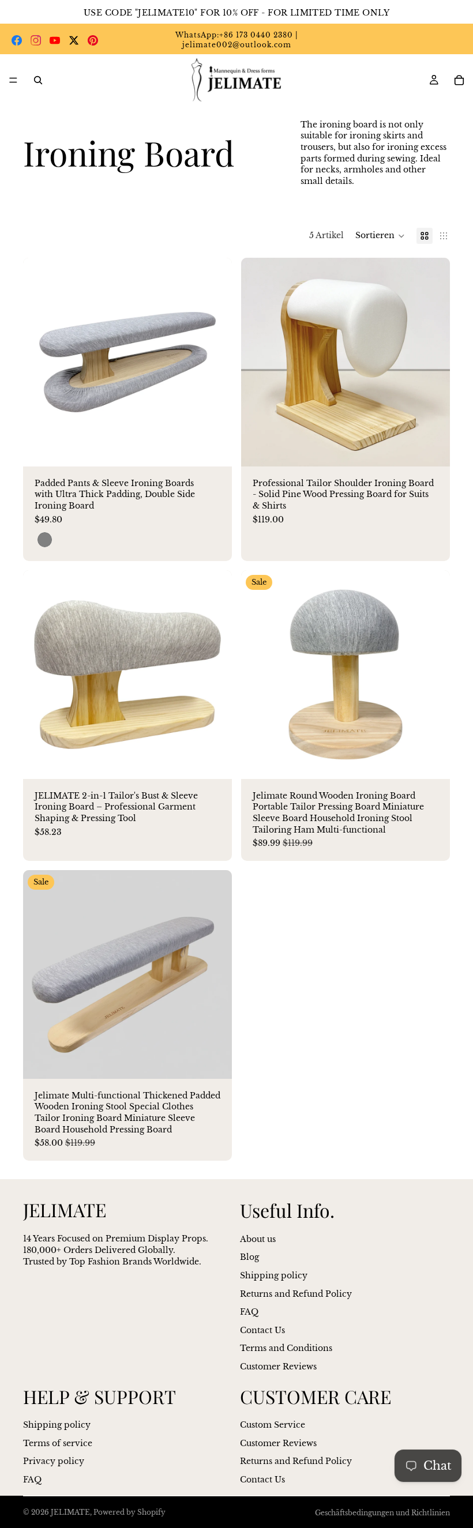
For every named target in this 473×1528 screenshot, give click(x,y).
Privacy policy (53, 1461)
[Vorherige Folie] (40, 362)
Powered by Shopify (129, 1512)
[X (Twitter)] (74, 40)
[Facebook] (17, 40)
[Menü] (13, 80)
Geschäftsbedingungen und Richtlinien (382, 1512)
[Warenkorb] (459, 80)
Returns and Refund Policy (296, 1293)
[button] (380, 236)
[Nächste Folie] (214, 362)
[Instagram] (36, 40)
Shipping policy (273, 1275)
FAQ (249, 1312)
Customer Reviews (278, 1366)
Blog (249, 1257)
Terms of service (57, 1442)
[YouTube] (55, 40)
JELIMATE (70, 1512)
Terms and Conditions (286, 1348)
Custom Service (272, 1425)
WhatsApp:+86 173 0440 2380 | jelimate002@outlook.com (236, 40)
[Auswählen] (214, 448)
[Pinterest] (93, 40)
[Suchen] (38, 80)
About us (258, 1239)
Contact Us (262, 1329)
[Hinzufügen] (432, 448)
